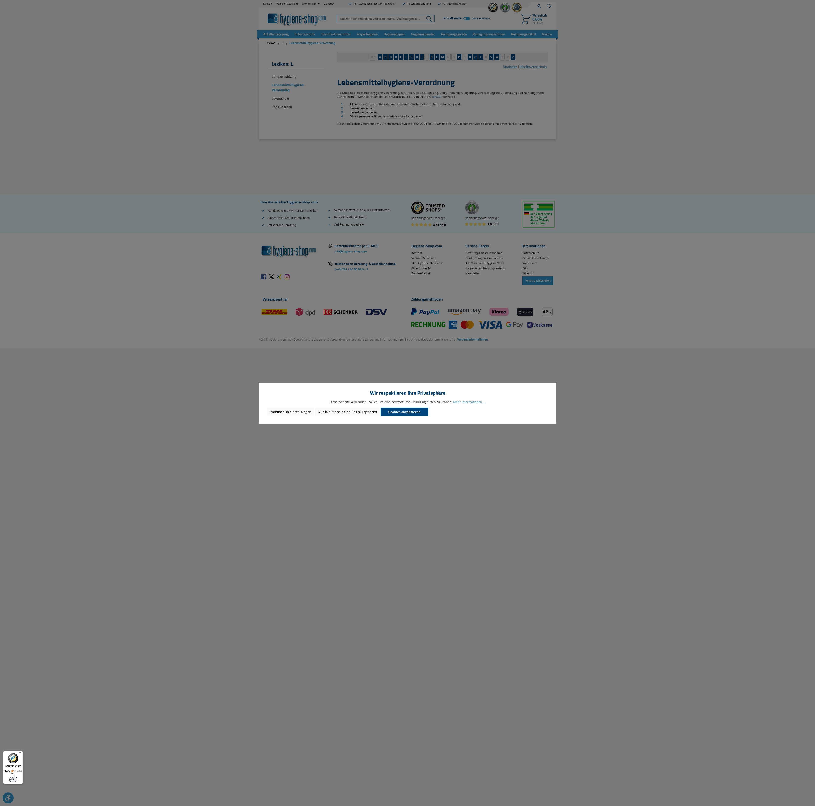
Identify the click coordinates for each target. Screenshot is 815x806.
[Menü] (20, 753)
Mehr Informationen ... (469, 402)
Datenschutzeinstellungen (290, 411)
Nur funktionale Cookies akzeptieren (347, 411)
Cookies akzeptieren (404, 412)
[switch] (13, 779)
